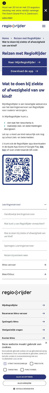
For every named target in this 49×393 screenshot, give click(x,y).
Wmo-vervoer (9, 264)
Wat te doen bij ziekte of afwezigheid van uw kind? (24, 235)
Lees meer (7, 17)
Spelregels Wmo (10, 321)
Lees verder (17, 359)
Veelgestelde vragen (12, 330)
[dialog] (24, 366)
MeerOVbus (8, 274)
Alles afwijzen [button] (24, 383)
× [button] (46, 343)
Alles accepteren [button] (24, 377)
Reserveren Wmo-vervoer (14, 313)
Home (5, 38)
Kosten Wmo (8, 338)
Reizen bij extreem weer (16, 255)
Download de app (22, 71)
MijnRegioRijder (10, 305)
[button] (24, 388)
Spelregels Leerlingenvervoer (19, 245)
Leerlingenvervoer (11, 204)
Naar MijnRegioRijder (22, 62)
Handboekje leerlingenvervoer (19, 214)
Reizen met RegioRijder (27, 38)
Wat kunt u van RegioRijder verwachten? (24, 223)
